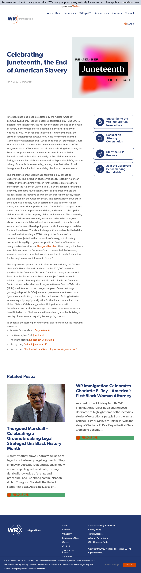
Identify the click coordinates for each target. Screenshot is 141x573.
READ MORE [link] (21, 494)
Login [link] (130, 23)
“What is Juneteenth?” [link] (35, 344)
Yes (74, 6)
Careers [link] (117, 13)
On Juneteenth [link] (42, 330)
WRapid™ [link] (85, 13)
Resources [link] (100, 13)
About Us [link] (52, 13)
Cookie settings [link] (112, 565)
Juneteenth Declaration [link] (41, 340)
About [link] (65, 526)
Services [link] (69, 13)
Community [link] (26, 82)
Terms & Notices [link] (95, 534)
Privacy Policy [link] (94, 530)
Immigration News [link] (70, 538)
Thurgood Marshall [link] (47, 246)
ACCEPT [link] (129, 565)
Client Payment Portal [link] (98, 542)
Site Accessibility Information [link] (102, 526)
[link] (20, 19)
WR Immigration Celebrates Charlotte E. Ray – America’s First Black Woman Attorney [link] (103, 391)
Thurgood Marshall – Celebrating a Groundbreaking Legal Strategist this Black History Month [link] (34, 439)
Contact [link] (129, 13)
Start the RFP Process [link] (68, 552)
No (77, 6)
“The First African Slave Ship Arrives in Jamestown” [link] (51, 349)
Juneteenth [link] (39, 335)
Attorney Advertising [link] (98, 538)
